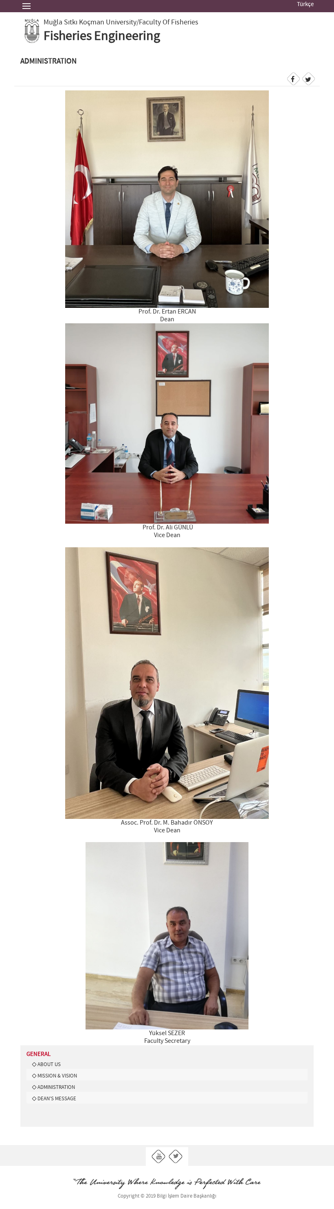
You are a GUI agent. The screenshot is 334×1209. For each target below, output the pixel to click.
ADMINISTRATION (56, 1087)
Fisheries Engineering (102, 36)
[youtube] (158, 1156)
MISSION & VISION (57, 1076)
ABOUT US (49, 1064)
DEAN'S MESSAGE (56, 1098)
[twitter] (175, 1156)
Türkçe (305, 4)
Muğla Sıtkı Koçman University (90, 22)
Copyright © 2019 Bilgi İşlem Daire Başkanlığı (167, 1196)
